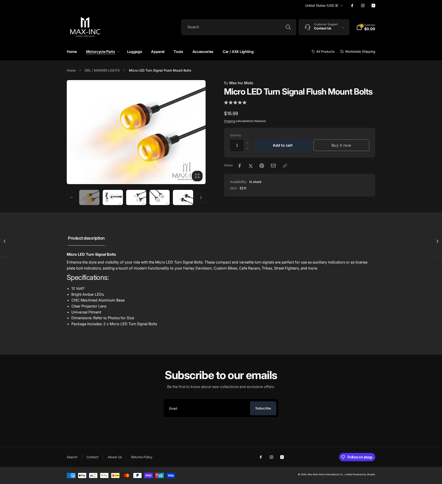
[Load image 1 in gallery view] (89, 197)
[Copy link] (285, 165)
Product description (86, 238)
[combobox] (238, 27)
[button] (102, 51)
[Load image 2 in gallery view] (113, 197)
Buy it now (341, 145)
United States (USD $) (321, 5)
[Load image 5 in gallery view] (183, 197)
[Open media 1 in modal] (136, 132)
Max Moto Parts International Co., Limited (330, 474)
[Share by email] (273, 165)
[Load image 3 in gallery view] (136, 197)
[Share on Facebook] (239, 165)
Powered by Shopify (364, 474)
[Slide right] (201, 197)
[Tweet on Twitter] (250, 165)
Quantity (235, 135)
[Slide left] (71, 197)
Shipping (229, 121)
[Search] (288, 27)
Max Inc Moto (238, 83)
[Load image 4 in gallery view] (159, 197)
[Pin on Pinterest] (261, 165)
